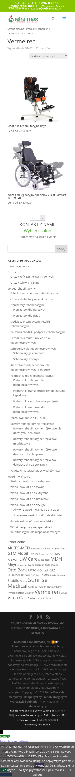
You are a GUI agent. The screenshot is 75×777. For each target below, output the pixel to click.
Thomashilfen (54, 587)
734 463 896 (37, 3)
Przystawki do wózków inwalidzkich (32, 521)
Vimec (64, 593)
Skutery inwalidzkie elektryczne (30, 481)
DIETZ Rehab (46, 548)
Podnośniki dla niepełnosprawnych (32, 375)
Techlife (42, 587)
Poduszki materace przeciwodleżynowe (35, 470)
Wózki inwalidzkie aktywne (27, 487)
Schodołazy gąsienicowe (28, 353)
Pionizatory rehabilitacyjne (27, 305)
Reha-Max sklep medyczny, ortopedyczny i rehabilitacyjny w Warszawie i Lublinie (37, 696)
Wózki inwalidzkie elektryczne (29, 493)
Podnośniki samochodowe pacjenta (35, 401)
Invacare (45, 554)
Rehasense (28, 575)
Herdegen (34, 554)
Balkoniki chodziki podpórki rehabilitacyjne (38, 332)
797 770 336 (49, 720)
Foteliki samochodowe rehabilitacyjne (34, 293)
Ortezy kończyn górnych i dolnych (32, 276)
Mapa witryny (37, 706)
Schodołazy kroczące (26, 359)
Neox (31, 565)
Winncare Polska (41, 598)
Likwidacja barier (18, 266)
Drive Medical (60, 548)
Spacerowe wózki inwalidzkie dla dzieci (38, 515)
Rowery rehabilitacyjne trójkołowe (32, 424)
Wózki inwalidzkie (19, 476)
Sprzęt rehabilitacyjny (22, 288)
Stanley (23, 581)
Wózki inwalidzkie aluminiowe (29, 499)
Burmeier (35, 548)
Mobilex (23, 565)
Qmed (43, 570)
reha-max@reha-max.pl (35, 4)
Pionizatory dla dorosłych (29, 309)
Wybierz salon (37, 230)
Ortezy (12, 272)
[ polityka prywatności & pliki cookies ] (41, 770)
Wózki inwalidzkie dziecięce (28, 505)
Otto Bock (17, 570)
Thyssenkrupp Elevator (21, 592)
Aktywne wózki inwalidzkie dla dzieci (36, 509)
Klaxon (13, 559)
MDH (56, 558)
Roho (38, 575)
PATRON (33, 570)
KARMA (55, 554)
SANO (45, 575)
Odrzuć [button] (37, 774)
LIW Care (28, 559)
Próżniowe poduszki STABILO (29, 418)
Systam (32, 587)
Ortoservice (51, 565)
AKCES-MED (19, 548)
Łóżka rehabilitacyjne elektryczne (31, 299)
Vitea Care (18, 597)
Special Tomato (57, 575)
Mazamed (44, 559)
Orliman (39, 565)
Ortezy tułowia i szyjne (24, 282)
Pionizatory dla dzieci (27, 315)
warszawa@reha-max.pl (43, 8)
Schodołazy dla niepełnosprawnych (33, 348)
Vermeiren (47, 591)
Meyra (13, 564)
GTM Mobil (18, 553)
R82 (51, 570)
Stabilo (13, 580)
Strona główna (16, 29)
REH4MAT (14, 575)
